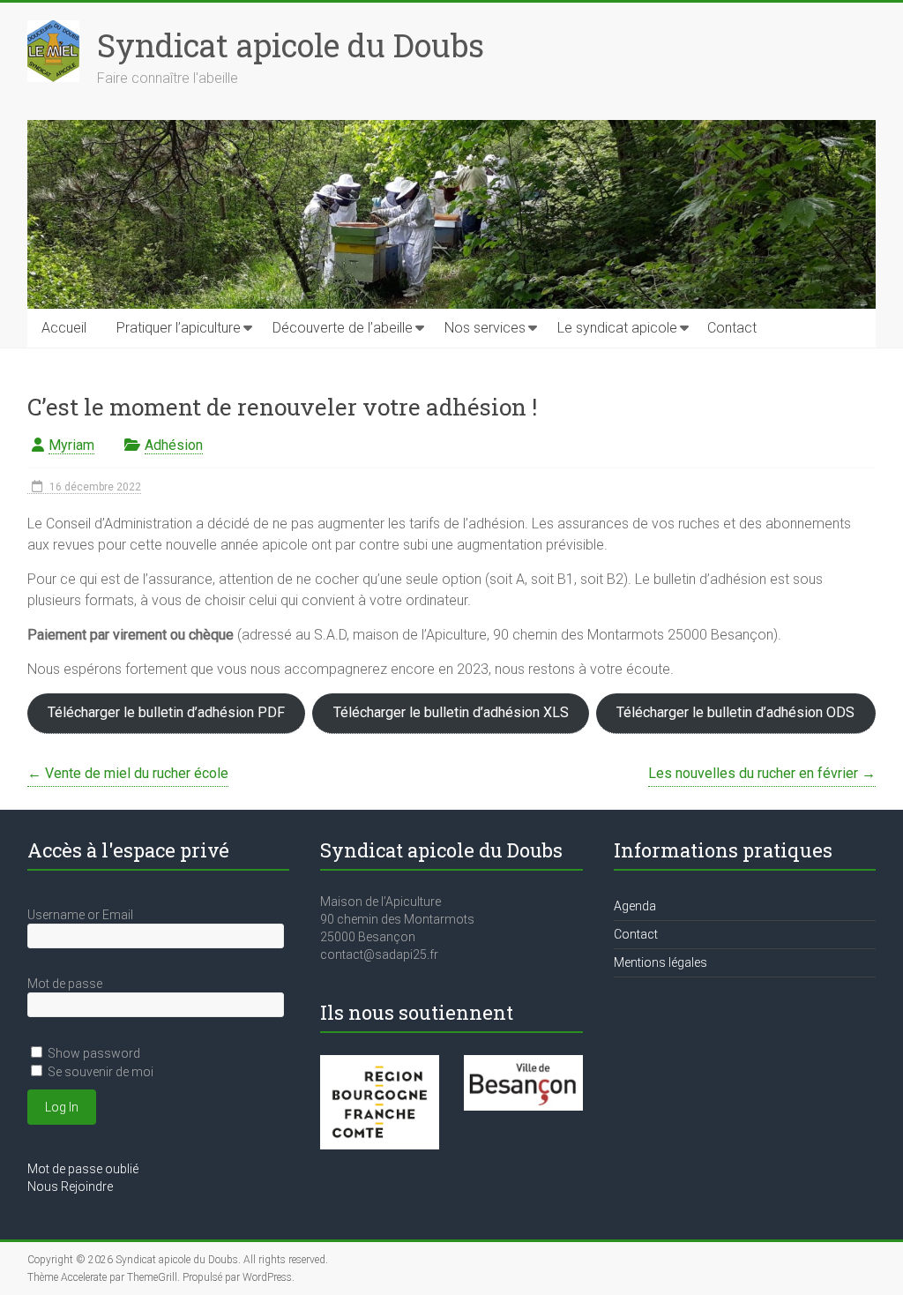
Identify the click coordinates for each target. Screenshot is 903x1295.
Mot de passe (64, 984)
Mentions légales (660, 962)
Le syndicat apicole (617, 327)
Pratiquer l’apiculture (178, 327)
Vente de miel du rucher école (127, 773)
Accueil (63, 327)
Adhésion (174, 445)
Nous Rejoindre (70, 1186)
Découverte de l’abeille (342, 327)
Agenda (635, 906)
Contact (732, 327)
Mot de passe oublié (82, 1169)
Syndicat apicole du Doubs (290, 45)
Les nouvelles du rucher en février (762, 773)
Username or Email (80, 915)
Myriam (71, 445)
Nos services (485, 327)
